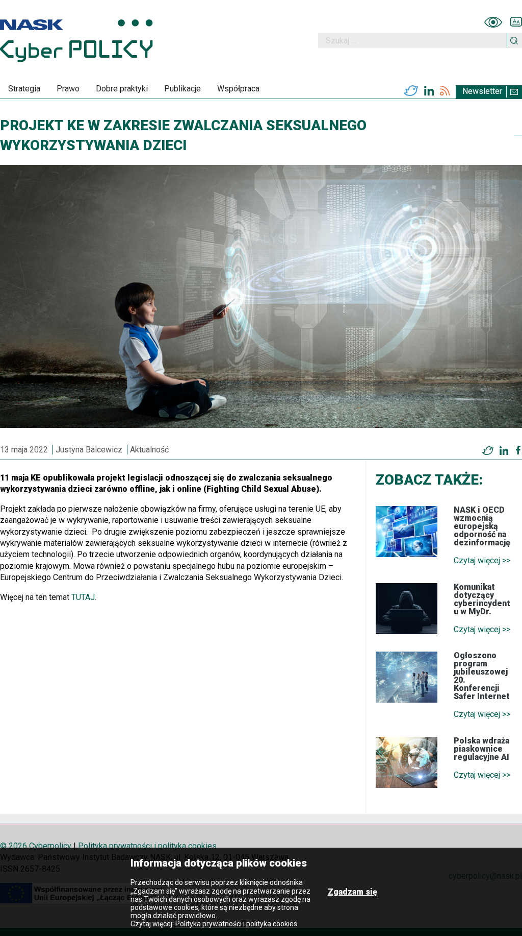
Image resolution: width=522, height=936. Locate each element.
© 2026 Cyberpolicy (35, 846)
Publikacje (182, 88)
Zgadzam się (352, 892)
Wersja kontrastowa (493, 22)
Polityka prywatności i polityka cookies (147, 846)
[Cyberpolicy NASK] (76, 40)
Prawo (68, 88)
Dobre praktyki (122, 88)
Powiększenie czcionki (516, 22)
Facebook (518, 450)
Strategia (24, 88)
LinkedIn (429, 91)
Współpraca (238, 88)
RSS (445, 91)
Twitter (411, 91)
